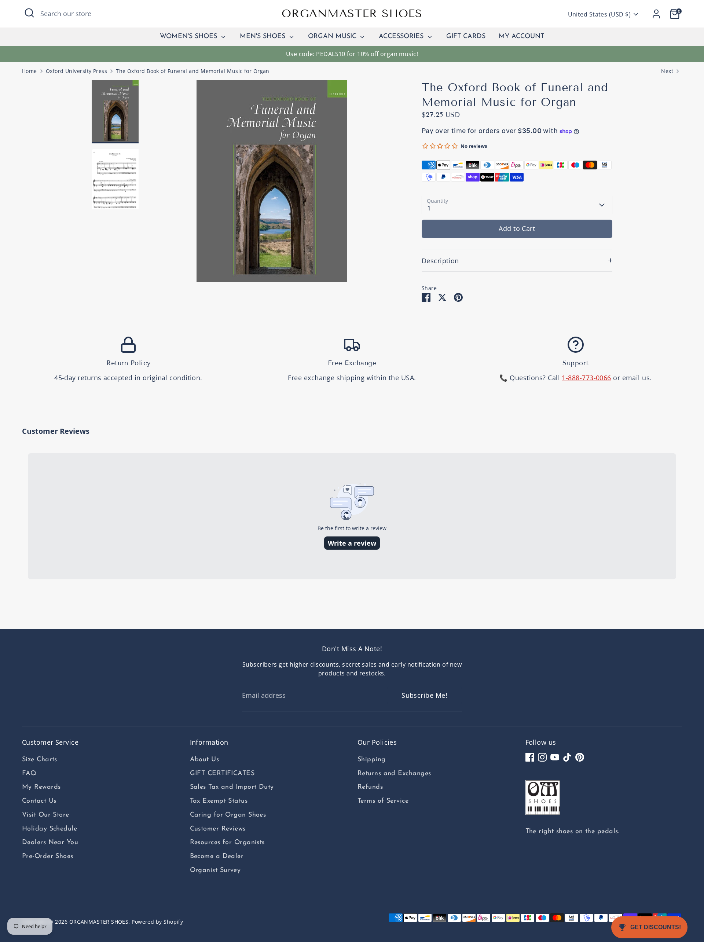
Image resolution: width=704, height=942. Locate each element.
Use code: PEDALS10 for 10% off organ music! (352, 54)
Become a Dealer (217, 856)
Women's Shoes (189, 36)
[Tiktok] (567, 757)
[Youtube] (554, 757)
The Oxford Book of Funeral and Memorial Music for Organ (193, 71)
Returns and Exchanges (394, 773)
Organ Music (333, 36)
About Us (204, 759)
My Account (521, 36)
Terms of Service (383, 801)
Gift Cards (465, 36)
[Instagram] (542, 757)
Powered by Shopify (157, 922)
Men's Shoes (263, 36)
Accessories (402, 36)
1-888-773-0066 (586, 377)
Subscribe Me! (424, 695)
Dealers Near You (50, 842)
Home (29, 71)
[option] (272, 183)
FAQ (29, 773)
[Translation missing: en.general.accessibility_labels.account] (656, 14)
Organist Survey (215, 870)
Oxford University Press (76, 71)
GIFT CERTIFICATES (222, 773)
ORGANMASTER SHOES (352, 13)
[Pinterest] (579, 757)
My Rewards (41, 787)
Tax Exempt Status (219, 801)
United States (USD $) (599, 14)
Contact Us (39, 801)
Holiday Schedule (49, 829)
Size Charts (39, 759)
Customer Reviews (218, 829)
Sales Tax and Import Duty (232, 787)
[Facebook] (529, 757)
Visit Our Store (45, 815)
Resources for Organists (227, 842)
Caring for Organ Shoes (228, 815)
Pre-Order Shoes (47, 856)
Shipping (372, 759)
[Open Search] (29, 13)
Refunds (370, 787)
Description (440, 260)
